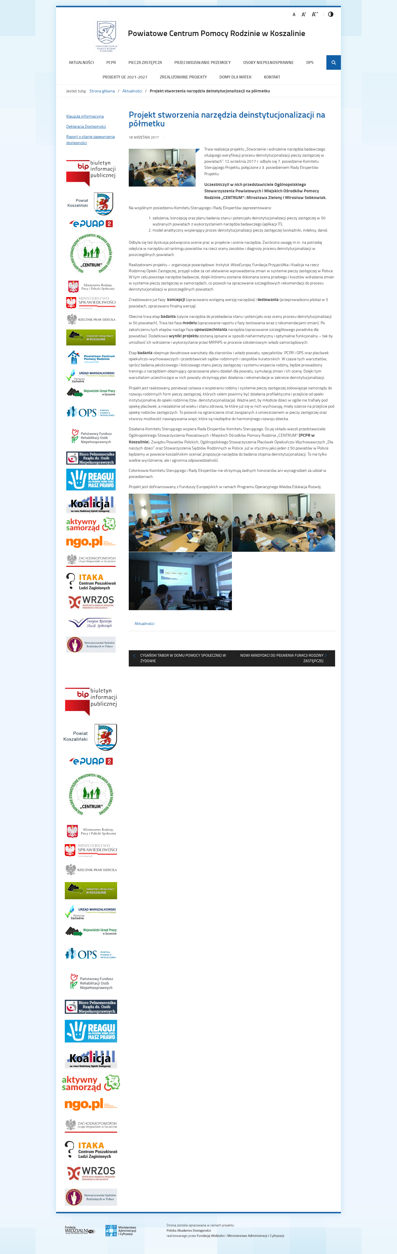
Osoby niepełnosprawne (268, 62)
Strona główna (102, 91)
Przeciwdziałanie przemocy (202, 62)
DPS (310, 62)
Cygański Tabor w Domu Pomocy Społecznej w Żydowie (183, 658)
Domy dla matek (235, 77)
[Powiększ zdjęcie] (162, 170)
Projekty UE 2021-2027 (125, 77)
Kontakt (272, 77)
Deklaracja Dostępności (86, 126)
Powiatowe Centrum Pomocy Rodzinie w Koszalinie (216, 33)
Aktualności (81, 62)
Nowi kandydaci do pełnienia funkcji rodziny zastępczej (281, 658)
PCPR (111, 62)
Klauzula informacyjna (85, 116)
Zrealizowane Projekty (183, 77)
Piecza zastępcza (145, 62)
